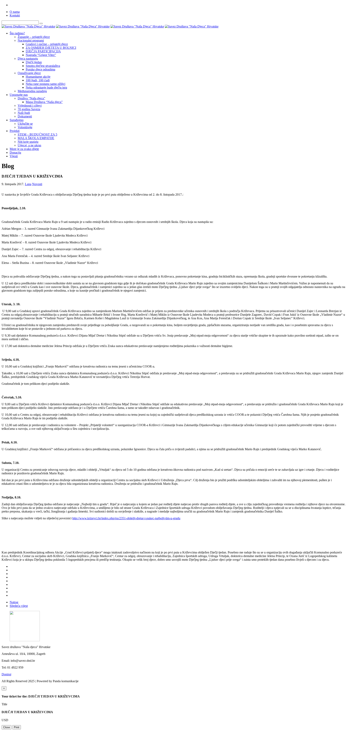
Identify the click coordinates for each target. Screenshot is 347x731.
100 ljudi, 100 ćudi (38, 80)
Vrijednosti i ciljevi (30, 105)
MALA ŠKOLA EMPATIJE (36, 138)
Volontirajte (25, 127)
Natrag (14, 602)
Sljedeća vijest (19, 605)
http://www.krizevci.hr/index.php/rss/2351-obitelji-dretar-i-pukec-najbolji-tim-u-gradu (126, 518)
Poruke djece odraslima (40, 69)
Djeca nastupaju (28, 58)
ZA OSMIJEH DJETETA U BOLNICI (51, 47)
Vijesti (14, 156)
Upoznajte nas (19, 94)
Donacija (15, 152)
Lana (28, 184)
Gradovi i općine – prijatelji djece (47, 44)
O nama (15, 11)
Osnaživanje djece (29, 73)
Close (6, 727)
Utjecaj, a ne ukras (29, 145)
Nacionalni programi (31, 40)
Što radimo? (17, 33)
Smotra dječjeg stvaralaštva (43, 65)
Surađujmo (16, 120)
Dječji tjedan (34, 62)
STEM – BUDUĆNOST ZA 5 (37, 134)
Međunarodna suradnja (32, 91)
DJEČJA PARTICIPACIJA (43, 51)
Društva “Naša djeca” (31, 98)
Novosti (37, 184)
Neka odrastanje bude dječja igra (46, 87)
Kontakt (15, 15)
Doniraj (6, 674)
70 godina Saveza (29, 109)
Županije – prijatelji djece (34, 37)
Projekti (14, 131)
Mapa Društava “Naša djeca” (44, 102)
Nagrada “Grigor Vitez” (41, 55)
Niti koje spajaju (28, 141)
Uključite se (25, 123)
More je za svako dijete (24, 149)
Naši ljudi (24, 112)
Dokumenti (25, 116)
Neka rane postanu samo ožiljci (45, 84)
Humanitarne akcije (38, 76)
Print (16, 727)
